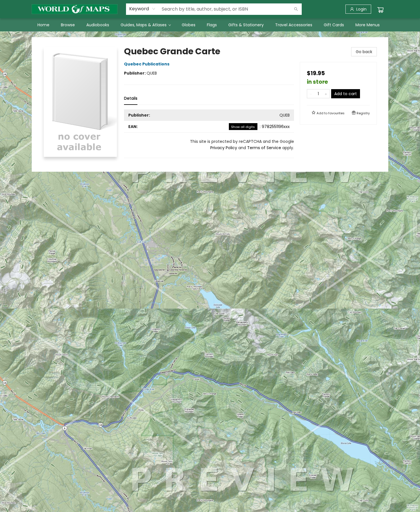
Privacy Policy (223, 148)
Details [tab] (130, 98)
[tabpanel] (209, 133)
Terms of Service (264, 148)
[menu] (210, 24)
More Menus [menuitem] (367, 25)
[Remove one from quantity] (310, 94)
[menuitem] (43, 24)
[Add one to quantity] (325, 94)
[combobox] (142, 8)
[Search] (296, 9)
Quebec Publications (146, 64)
